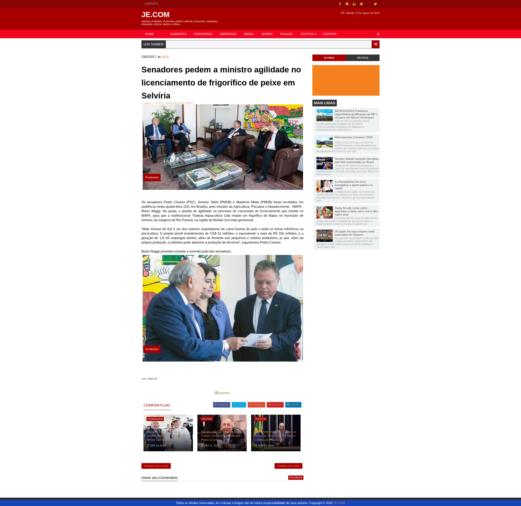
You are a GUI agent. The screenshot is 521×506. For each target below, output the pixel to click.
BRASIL (249, 34)
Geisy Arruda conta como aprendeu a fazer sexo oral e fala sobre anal (356, 211)
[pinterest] (361, 4)
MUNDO (267, 34)
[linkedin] (354, 4)
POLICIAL (286, 34)
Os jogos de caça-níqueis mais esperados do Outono (354, 233)
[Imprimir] (222, 393)
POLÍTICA (307, 34)
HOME (149, 34)
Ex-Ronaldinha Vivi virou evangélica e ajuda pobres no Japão (354, 185)
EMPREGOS (228, 34)
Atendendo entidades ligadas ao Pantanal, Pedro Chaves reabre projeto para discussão (275, 435)
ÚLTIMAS (329, 58)
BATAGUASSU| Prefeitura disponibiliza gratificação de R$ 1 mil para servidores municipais (356, 114)
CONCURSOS (203, 34)
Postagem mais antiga (288, 466)
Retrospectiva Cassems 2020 (354, 137)
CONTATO (151, 3)
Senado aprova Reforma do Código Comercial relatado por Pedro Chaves (221, 435)
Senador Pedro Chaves (179, 103)
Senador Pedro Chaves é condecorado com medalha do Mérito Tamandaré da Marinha (166, 435)
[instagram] (347, 4)
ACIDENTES (178, 34)
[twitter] (375, 4)
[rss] (368, 4)
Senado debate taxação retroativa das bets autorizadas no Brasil (357, 160)
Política (159, 103)
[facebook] (340, 4)
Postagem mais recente (156, 466)
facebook (295, 477)
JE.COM (155, 14)
